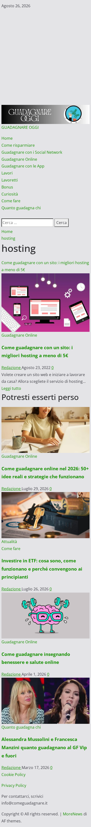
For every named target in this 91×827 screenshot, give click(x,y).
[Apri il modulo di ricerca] (2, 215)
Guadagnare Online (19, 159)
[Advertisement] (45, 57)
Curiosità (9, 194)
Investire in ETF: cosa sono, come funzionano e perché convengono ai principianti (41, 569)
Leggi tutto (11, 388)
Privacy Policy (13, 785)
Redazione (11, 367)
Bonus (7, 187)
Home (7, 138)
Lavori (7, 173)
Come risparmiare (18, 145)
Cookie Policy (13, 774)
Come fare (10, 200)
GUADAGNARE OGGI (20, 127)
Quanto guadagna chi (21, 207)
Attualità (9, 541)
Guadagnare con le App (22, 166)
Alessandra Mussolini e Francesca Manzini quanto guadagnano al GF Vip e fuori (44, 747)
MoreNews (73, 814)
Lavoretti (9, 180)
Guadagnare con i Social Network (31, 152)
